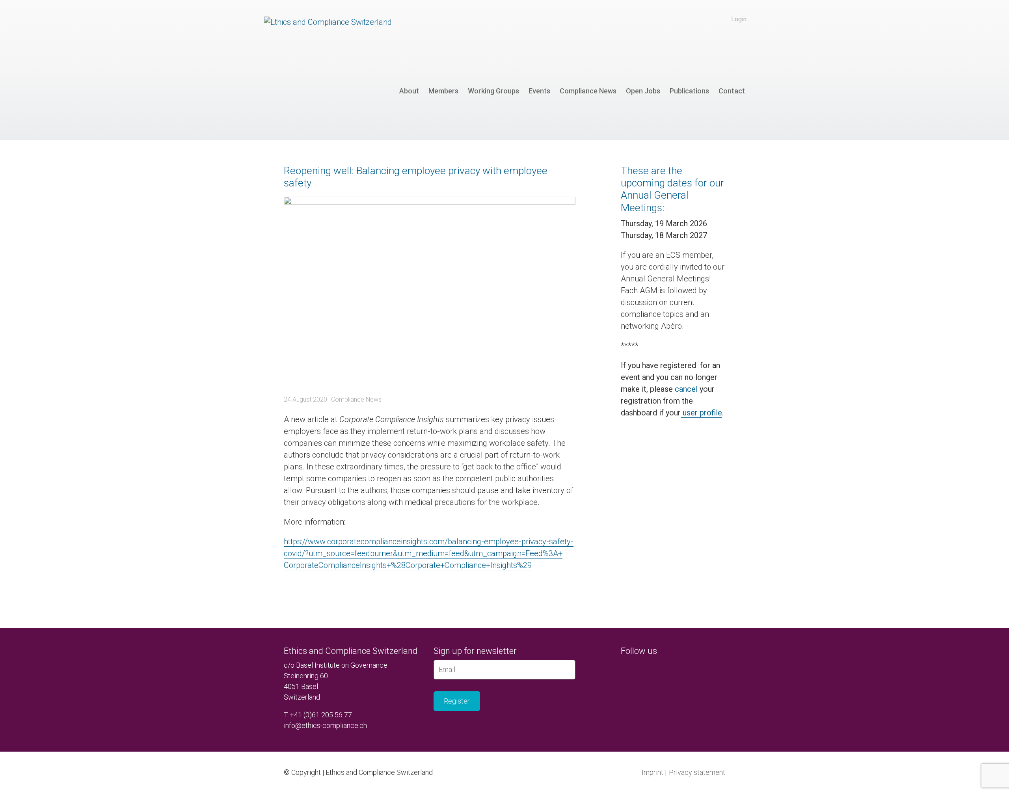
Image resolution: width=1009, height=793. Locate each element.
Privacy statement (697, 772)
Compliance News (588, 91)
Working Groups (493, 91)
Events (539, 91)
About (409, 91)
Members (443, 91)
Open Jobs (643, 91)
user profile (701, 412)
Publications (689, 91)
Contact (732, 91)
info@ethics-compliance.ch (325, 725)
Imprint (652, 772)
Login (739, 19)
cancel (686, 389)
